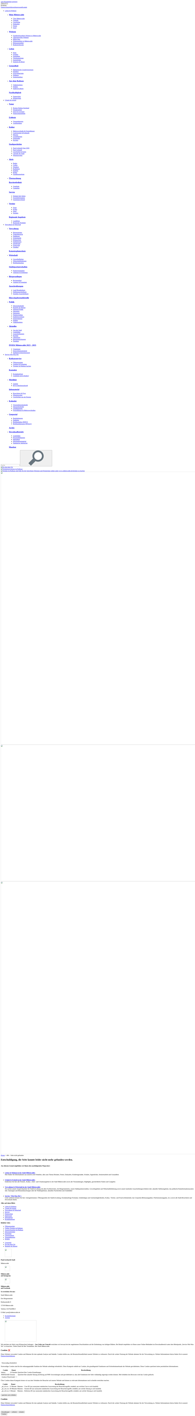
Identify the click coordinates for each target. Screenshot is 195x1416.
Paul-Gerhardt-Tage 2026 (21, 148)
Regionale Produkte (19, 223)
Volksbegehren (18, 85)
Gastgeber (16, 188)
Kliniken (16, 71)
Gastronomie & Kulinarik (21, 133)
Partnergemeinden (19, 271)
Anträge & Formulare (20, 282)
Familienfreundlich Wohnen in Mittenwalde (27, 36)
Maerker (12, 447)
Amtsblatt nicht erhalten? (21, 376)
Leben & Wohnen (10, 11)
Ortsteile (15, 20)
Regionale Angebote (17, 217)
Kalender (13, 401)
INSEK (7, 1239)
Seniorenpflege (18, 77)
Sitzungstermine (10, 1232)
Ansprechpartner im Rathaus (14, 1230)
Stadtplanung (17, 242)
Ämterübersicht (18, 234)
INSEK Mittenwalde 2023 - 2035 (22, 345)
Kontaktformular (10, 1316)
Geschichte (16, 22)
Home (3, 1155)
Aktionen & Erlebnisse (20, 272)
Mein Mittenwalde (16, 15)
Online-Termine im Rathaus (14, 1228)
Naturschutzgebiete (19, 113)
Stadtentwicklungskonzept (21, 353)
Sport (14, 28)
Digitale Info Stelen (19, 196)
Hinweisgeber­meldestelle (19, 298)
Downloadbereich (16, 432)
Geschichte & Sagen (19, 152)
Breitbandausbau (18, 263)
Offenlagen (16, 337)
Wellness (16, 75)
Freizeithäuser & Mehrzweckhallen (24, 410)
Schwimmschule (18, 73)
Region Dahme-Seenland (21, 108)
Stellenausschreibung (20, 292)
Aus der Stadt (17, 330)
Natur (11, 104)
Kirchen (15, 140)
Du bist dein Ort (10, 1244)
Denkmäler (16, 138)
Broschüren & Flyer (19, 393)
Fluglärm (16, 341)
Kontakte (13, 370)
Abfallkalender (18, 408)
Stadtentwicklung (18, 317)
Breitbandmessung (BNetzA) (22, 424)
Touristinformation (19, 198)
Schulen (15, 54)
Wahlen (15, 87)
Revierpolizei (17, 280)
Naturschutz (17, 96)
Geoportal (13, 414)
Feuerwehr (16, 245)
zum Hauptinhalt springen (9, 2)
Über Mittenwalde (19, 18)
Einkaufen (16, 24)
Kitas (14, 53)
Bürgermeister (17, 232)
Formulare (8, 1233)
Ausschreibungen (16, 286)
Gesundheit (13, 66)
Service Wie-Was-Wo (12, 354)
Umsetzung (16, 349)
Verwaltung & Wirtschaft (13, 224)
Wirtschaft (13, 255)
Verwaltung (14, 229)
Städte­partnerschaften (18, 267)
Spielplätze (16, 56)
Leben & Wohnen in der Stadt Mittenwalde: (20, 1173)
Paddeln (15, 171)
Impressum (18, 7)
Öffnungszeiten (18, 362)
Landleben (16, 221)
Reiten (15, 172)
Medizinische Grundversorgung (23, 70)
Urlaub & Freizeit (10, 100)
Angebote (16, 186)
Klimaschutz (17, 98)
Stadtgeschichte (15, 144)
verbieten (14, 1412)
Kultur (12, 127)
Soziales (15, 213)
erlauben (21, 1412)
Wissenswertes (17, 155)
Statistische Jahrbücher (20, 443)
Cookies (4, 1414)
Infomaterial (14, 389)
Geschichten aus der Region (22, 397)
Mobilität (13, 380)
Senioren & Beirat (19, 62)
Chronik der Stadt (18, 153)
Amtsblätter (16, 332)
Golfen (15, 165)
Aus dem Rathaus (16, 81)
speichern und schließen (9, 1395)
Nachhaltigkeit (15, 92)
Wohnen (12, 32)
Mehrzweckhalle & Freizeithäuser (24, 131)
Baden (15, 163)
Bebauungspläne (18, 43)
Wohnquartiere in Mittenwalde (22, 41)
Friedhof (15, 247)
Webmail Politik (18, 309)
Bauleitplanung (18, 418)
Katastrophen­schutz (17, 251)
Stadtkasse (16, 236)
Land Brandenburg (19, 290)
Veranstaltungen (18, 121)
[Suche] (36, 458)
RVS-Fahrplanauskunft (20, 385)
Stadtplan (16, 420)
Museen (15, 135)
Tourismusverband (19, 200)
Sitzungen (16, 311)
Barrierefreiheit (15, 182)
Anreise (15, 384)
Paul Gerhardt (17, 150)
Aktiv (11, 159)
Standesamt (16, 243)
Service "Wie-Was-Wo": (13, 1196)
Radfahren (16, 169)
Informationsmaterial (19, 441)
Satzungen (16, 313)
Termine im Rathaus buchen (22, 366)
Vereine (12, 204)
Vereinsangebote (18, 58)
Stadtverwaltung (18, 88)
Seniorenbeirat (17, 318)
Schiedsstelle (17, 238)
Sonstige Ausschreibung (20, 294)
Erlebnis (12, 117)
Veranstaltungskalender (20, 405)
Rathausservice (15, 358)
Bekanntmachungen (19, 339)
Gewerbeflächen (18, 259)
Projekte (15, 336)
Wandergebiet (17, 110)
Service (12, 192)
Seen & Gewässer (18, 112)
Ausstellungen (17, 136)
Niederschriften (18, 315)
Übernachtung (15, 178)
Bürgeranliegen (15, 276)
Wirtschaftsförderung (19, 261)
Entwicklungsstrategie (20, 351)
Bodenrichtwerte (18, 45)
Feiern (15, 26)
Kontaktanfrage (18, 374)
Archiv (12, 428)
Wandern (16, 167)
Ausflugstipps (17, 123)
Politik (11, 302)
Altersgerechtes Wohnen (21, 37)
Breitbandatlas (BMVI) (20, 422)
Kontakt (24, 7)
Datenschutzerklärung (8, 7)
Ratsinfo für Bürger (19, 307)
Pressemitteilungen (19, 438)
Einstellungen (6, 1412)
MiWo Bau (16, 39)
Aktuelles (13, 326)
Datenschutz (9, 1214)
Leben (11, 49)
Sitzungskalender (18, 306)
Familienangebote (18, 174)
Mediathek (16, 439)
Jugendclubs (17, 60)
